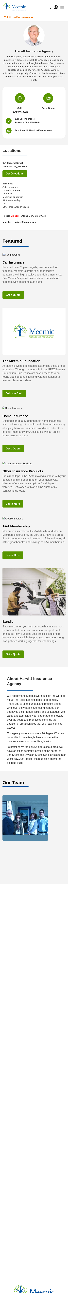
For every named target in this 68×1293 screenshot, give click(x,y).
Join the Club (14, 393)
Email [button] (18, 130)
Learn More (13, 503)
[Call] (20, 99)
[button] (10, 131)
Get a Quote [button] (48, 108)
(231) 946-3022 (20, 111)
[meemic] (14, 6)
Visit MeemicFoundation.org (17, 17)
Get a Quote (13, 295)
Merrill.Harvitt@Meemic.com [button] (36, 130)
